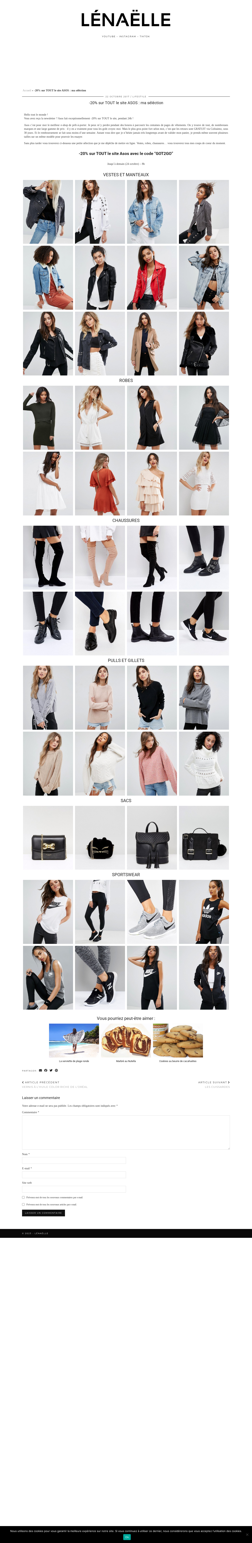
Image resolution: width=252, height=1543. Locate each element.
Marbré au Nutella (126, 1061)
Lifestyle (139, 96)
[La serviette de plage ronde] (74, 1040)
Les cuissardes (214, 1084)
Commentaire (30, 1112)
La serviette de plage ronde (74, 1061)
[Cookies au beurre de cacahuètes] (178, 1040)
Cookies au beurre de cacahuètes (177, 1061)
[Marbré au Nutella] (126, 1040)
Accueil (27, 90)
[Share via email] (40, 1070)
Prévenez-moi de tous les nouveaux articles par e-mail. (51, 1204)
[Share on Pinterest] (56, 1070)
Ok (127, 1537)
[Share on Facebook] (46, 1070)
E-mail (27, 1168)
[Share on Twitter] (51, 1070)
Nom (26, 1154)
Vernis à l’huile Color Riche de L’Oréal (55, 1084)
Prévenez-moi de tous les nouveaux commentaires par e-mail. (54, 1197)
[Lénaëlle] (126, 18)
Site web (27, 1182)
